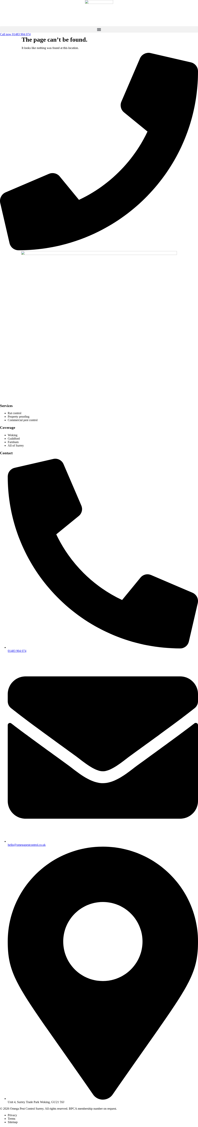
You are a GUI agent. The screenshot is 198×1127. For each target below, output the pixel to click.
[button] (99, 29)
